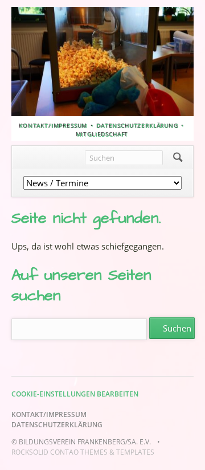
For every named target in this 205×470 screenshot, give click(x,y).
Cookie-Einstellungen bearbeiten (74, 394)
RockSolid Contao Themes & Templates (82, 452)
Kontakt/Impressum (53, 126)
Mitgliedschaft (102, 134)
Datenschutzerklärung (138, 126)
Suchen (178, 157)
